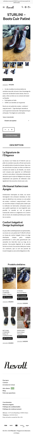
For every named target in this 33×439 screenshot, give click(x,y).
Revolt (13, 430)
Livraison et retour (9, 385)
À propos (6, 380)
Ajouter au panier (11, 135)
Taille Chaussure (8, 117)
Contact (5, 382)
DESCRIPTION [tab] (16, 145)
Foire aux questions (9, 393)
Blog (4, 390)
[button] (27, 27)
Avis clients (6, 388)
